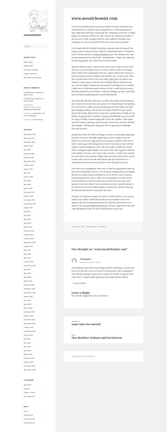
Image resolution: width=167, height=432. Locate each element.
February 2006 (29, 192)
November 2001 (29, 323)
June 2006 (27, 181)
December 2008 (29, 142)
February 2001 (29, 358)
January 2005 (28, 235)
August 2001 (28, 335)
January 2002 (28, 316)
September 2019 (30, 134)
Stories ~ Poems (29, 392)
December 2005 (29, 200)
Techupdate (85, 259)
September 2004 (30, 242)
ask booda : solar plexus (32, 77)
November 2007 (29, 161)
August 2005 (28, 208)
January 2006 (28, 196)
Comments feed (29, 419)
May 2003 (27, 273)
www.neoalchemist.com (102, 54)
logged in (87, 295)
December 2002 (29, 289)
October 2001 (29, 327)
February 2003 (29, 285)
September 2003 (30, 266)
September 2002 (30, 293)
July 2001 (27, 339)
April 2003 (27, 277)
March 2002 (28, 308)
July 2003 (27, 269)
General (27, 389)
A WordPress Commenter (33, 92)
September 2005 (30, 204)
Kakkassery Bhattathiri (32, 109)
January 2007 (28, 177)
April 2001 (27, 350)
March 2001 (28, 354)
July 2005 (27, 211)
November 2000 (29, 370)
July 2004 (27, 250)
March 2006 (28, 188)
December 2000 (29, 366)
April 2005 (27, 223)
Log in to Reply (79, 283)
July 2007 (27, 173)
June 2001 (27, 343)
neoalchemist (32, 35)
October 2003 (29, 262)
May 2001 (27, 347)
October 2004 (29, 239)
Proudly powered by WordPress (83, 356)
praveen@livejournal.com (96, 205)
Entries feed (28, 415)
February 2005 (29, 231)
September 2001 (30, 331)
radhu (111, 79)
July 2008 (27, 150)
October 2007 (29, 165)
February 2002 (29, 312)
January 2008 (28, 157)
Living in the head (30, 74)
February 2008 (29, 154)
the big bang (38, 119)
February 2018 (29, 138)
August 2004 (28, 246)
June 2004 (27, 254)
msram (84, 116)
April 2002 (27, 304)
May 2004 (27, 258)
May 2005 (27, 219)
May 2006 (27, 184)
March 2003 (28, 281)
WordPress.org (29, 423)
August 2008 (28, 146)
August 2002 (28, 296)
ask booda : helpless (31, 70)
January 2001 (28, 362)
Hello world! (28, 62)
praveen (84, 60)
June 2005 (27, 215)
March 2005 (28, 227)
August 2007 (28, 169)
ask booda (27, 385)
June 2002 (27, 300)
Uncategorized (29, 396)
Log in (26, 411)
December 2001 (29, 320)
